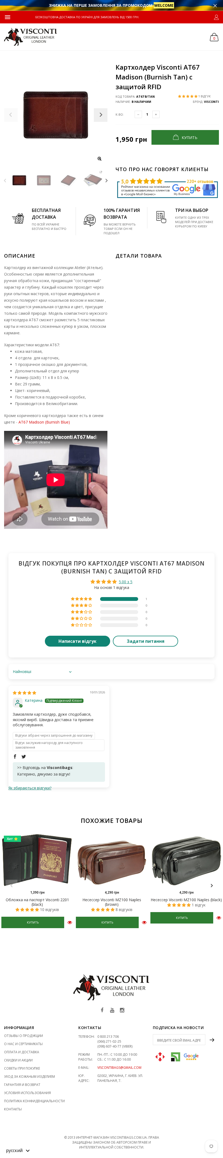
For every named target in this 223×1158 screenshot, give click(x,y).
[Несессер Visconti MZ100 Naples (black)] (186, 860)
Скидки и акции (18, 1060)
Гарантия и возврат (22, 1084)
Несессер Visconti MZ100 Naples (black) (186, 899)
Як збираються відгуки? (29, 787)
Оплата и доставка (21, 1052)
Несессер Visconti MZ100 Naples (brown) (111, 902)
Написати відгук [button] (77, 641)
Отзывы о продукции (23, 1035)
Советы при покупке (22, 1068)
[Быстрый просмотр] (69, 922)
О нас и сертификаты (23, 1044)
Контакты (13, 1109)
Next (106, 180)
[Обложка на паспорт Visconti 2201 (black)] (37, 860)
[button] (188, 96)
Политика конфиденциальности (34, 1101)
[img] (24, 692)
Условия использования (27, 1093)
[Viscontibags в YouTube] (112, 1010)
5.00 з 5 (125, 581)
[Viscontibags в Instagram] (122, 1010)
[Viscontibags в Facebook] (102, 1010)
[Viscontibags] (30, 37)
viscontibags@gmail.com (119, 1067)
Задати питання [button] (146, 641)
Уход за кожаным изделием (29, 1076)
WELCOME (164, 5)
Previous (5, 180)
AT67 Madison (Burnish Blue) (44, 422)
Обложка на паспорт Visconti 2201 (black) (37, 902)
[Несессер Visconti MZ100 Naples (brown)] (112, 860)
